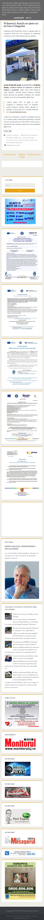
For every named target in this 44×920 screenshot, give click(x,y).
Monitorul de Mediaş (30, 911)
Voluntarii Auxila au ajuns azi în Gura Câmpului (21, 25)
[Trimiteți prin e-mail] (5, 131)
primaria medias (13, 138)
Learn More (19, 18)
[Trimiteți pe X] (8, 131)
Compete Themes (19, 916)
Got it (28, 18)
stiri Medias (28, 138)
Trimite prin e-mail (13, 145)
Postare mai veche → (34, 154)
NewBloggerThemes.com (22, 918)
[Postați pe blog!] (7, 131)
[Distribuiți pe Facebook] (10, 131)
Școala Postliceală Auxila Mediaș (21, 140)
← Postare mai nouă (9, 154)
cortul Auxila (12, 135)
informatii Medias (29, 135)
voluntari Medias (14, 143)
